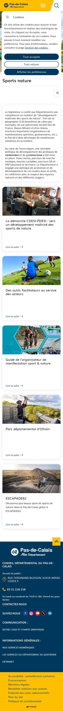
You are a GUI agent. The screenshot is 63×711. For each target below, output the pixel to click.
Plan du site (15, 697)
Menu (43, 5)
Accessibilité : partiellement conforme (31, 676)
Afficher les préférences (31, 72)
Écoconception (17, 680)
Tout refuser (31, 64)
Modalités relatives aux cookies (27, 688)
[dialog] (32, 44)
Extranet (8, 661)
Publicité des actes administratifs (28, 693)
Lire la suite (12, 247)
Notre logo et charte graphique (23, 629)
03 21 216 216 (16, 589)
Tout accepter (31, 57)
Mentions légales (18, 684)
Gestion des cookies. (36, 47)
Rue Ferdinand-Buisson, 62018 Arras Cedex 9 (34, 579)
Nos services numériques (18, 647)
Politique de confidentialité (25, 701)
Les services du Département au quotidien (29, 654)
